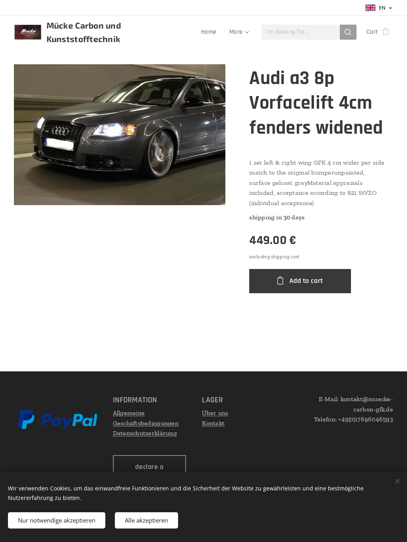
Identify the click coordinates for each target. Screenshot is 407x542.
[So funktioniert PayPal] (57, 427)
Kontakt (213, 423)
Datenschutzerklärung (145, 433)
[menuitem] (211, 32)
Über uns (215, 413)
